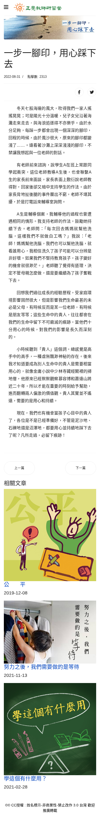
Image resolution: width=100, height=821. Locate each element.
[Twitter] (91, 92)
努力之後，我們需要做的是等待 (41, 667)
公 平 (14, 584)
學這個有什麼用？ (25, 778)
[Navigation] (6, 7)
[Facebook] (79, 92)
